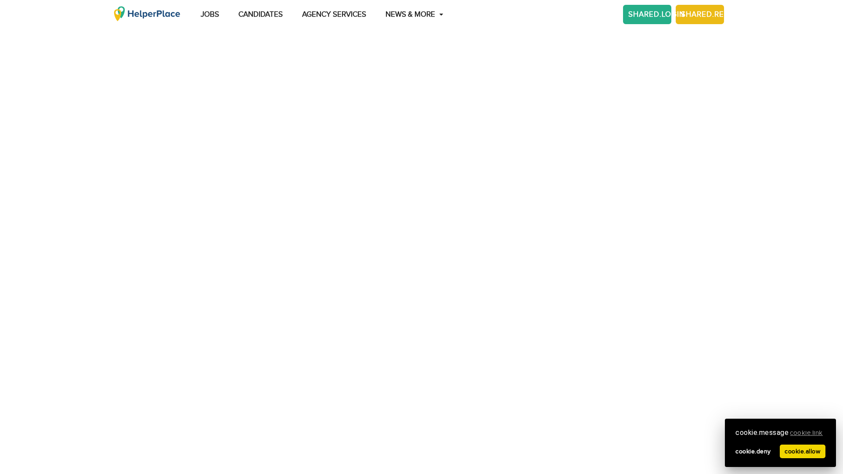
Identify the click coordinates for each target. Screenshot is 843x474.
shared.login (649, 14)
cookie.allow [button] (802, 451)
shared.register (702, 14)
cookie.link (806, 433)
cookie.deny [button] (753, 451)
